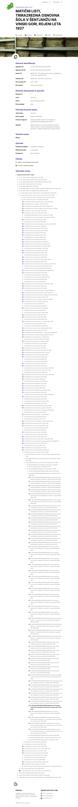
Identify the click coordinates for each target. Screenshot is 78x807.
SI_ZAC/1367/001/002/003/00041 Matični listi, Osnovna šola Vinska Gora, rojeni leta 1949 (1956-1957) (44, 659)
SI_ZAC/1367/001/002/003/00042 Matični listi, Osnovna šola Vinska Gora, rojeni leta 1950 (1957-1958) (44, 663)
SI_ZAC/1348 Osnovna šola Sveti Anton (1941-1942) (36, 423)
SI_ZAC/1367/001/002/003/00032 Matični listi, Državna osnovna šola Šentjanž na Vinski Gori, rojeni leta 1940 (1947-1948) (45, 527)
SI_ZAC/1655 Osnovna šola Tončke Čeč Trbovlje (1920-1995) (38, 438)
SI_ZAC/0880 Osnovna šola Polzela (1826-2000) (35, 365)
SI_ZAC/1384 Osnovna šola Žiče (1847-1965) (34, 759)
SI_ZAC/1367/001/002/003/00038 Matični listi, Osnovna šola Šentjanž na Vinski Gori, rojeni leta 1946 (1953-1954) (44, 647)
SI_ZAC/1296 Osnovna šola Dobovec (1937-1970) (35, 255)
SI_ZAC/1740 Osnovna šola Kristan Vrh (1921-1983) (36, 312)
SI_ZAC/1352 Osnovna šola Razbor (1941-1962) (35, 383)
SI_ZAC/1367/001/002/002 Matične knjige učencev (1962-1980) (44, 471)
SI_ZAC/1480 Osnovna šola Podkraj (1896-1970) (35, 359)
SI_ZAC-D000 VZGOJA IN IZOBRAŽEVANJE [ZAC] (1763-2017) (33, 190)
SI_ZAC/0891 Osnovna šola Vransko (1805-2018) (35, 746)
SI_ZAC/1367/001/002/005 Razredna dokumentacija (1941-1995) (44, 735)
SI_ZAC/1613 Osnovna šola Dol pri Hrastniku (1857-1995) (37, 259)
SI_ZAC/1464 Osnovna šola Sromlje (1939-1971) (35, 416)
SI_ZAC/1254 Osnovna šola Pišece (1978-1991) (35, 348)
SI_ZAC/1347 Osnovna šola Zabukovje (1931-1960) (36, 753)
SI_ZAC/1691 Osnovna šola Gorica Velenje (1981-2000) (37, 277)
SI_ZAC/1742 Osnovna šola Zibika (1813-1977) (35, 757)
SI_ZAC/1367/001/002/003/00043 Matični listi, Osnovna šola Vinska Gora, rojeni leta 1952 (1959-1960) (44, 667)
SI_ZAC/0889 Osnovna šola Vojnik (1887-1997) (35, 744)
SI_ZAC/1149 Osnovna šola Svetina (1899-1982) (35, 430)
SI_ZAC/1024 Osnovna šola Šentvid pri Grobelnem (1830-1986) (39, 394)
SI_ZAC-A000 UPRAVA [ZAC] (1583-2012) (29, 186)
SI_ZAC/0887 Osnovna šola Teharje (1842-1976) (35, 434)
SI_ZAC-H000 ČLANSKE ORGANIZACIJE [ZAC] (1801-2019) (33, 179)
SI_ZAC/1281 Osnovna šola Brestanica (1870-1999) (36, 230)
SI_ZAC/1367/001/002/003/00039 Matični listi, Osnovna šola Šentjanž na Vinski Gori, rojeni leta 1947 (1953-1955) (44, 651)
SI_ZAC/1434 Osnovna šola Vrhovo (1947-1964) (35, 750)
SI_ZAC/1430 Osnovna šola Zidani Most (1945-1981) (36, 762)
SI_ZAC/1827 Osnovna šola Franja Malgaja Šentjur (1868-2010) (38, 270)
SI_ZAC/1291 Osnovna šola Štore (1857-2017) (34, 419)
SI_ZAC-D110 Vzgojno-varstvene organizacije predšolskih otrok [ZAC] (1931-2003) (41, 766)
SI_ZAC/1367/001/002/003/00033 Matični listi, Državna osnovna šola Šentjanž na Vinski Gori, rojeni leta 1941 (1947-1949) (45, 531)
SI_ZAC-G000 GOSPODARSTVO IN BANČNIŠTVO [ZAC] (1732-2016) (35, 181)
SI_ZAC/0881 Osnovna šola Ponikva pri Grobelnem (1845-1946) (39, 368)
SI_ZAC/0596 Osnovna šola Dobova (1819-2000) (35, 252)
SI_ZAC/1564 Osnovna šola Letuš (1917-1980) (34, 323)
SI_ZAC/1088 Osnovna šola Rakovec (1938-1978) (35, 381)
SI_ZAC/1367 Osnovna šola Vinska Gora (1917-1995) (36, 452)
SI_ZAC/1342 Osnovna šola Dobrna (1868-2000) (35, 257)
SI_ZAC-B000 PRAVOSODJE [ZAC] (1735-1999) (30, 184)
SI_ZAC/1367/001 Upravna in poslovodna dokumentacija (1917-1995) (41, 462)
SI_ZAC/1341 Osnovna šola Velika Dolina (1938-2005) (36, 450)
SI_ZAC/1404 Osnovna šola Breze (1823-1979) (35, 232)
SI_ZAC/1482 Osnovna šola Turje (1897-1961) (34, 445)
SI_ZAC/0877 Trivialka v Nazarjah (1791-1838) (35, 764)
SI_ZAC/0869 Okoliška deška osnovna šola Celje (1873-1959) (38, 215)
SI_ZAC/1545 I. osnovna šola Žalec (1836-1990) (35, 210)
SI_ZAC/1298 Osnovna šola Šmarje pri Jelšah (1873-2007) (37, 407)
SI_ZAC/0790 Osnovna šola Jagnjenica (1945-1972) (36, 297)
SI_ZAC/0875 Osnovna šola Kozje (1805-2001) (35, 310)
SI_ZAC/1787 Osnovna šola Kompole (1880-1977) (35, 306)
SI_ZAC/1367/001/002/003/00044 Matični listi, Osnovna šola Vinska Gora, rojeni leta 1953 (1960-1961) (44, 671)
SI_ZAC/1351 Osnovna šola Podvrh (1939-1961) (35, 363)
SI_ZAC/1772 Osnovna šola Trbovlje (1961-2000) (35, 443)
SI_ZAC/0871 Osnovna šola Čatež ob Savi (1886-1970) (37, 244)
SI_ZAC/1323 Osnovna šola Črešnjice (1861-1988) (35, 250)
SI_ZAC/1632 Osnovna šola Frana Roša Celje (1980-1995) (37, 268)
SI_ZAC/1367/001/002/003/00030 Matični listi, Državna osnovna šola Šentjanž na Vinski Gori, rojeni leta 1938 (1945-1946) (45, 518)
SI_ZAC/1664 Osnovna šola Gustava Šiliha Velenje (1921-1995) (38, 283)
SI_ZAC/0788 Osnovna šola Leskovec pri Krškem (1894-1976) (38, 321)
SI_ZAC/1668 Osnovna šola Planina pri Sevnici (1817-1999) (37, 350)
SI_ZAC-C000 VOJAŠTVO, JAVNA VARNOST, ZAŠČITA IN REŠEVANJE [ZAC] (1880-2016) (40, 188)
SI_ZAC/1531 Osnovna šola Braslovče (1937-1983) (36, 228)
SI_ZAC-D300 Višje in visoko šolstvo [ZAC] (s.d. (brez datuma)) (35, 770)
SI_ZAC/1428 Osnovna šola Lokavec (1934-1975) (35, 330)
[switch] (46, 2)
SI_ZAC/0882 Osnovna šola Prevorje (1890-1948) (35, 372)
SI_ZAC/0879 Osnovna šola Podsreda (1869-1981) (36, 361)
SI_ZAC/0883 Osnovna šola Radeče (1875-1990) (35, 376)
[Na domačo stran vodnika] (10, 6)
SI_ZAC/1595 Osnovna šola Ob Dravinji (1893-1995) (36, 341)
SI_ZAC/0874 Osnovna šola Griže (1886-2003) (35, 281)
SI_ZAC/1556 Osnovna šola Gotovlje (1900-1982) (35, 279)
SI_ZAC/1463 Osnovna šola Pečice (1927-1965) (35, 345)
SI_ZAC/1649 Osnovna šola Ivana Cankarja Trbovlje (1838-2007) (39, 290)
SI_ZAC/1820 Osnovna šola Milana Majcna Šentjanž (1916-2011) (39, 334)
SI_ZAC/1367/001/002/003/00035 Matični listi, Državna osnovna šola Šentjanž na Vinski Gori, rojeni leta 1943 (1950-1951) (45, 539)
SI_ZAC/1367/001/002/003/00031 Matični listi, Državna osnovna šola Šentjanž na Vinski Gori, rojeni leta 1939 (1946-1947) (45, 523)
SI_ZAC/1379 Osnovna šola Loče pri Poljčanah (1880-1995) (38, 328)
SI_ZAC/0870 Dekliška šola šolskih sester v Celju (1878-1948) (38, 201)
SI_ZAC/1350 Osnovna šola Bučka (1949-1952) (35, 239)
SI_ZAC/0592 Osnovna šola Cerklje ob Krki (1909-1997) (37, 246)
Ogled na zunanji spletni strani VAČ (28, 162)
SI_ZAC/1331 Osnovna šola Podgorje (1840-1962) (35, 356)
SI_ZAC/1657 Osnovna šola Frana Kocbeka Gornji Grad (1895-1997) (40, 263)
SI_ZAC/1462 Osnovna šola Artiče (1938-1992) (35, 221)
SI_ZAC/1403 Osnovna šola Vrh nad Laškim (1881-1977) (37, 748)
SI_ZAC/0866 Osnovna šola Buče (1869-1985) (35, 237)
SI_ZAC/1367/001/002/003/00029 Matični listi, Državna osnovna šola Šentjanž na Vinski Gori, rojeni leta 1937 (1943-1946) (45, 514)
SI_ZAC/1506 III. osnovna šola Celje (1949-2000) (35, 213)
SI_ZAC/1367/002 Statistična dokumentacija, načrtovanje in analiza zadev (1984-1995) (42, 459)
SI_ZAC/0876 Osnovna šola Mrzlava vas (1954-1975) (36, 337)
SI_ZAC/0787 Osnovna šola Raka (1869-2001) (34, 379)
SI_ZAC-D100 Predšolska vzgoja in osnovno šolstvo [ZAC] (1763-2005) (37, 195)
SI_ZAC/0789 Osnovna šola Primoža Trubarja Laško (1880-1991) (39, 374)
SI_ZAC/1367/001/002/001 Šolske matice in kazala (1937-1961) (43, 739)
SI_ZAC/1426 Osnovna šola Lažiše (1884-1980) (35, 314)
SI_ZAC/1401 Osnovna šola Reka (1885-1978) (34, 388)
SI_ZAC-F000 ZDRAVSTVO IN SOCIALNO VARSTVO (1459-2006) (34, 775)
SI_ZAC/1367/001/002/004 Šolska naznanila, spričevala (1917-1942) (45, 737)
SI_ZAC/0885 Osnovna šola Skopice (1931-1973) (35, 399)
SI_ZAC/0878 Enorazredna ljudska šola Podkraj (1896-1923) (38, 206)
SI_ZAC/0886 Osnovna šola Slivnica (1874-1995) (35, 403)
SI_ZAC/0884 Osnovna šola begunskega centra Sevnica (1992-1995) (40, 224)
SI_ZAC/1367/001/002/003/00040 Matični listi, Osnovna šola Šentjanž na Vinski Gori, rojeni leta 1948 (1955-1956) (44, 655)
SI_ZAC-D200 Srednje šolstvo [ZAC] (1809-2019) (32, 768)
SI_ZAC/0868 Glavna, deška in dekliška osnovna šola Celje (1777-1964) (40, 208)
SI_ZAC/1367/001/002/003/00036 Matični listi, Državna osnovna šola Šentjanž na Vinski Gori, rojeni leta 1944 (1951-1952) (45, 543)
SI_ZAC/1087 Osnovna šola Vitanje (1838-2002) (35, 742)
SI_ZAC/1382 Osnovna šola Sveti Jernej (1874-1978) (36, 425)
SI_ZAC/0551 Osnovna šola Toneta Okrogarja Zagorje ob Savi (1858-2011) (41, 441)
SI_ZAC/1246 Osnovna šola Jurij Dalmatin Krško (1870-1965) (38, 299)
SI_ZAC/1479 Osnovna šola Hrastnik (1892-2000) (35, 288)
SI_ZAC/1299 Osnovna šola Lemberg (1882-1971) (35, 319)
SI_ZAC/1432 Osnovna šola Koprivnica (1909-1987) (36, 308)
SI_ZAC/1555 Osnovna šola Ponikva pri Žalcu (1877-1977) (37, 370)
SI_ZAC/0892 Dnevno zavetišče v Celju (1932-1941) (36, 204)
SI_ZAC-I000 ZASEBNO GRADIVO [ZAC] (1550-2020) (31, 773)
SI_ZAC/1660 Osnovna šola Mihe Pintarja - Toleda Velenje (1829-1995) (40, 332)
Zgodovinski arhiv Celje (25, 175)
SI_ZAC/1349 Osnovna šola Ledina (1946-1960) (35, 317)
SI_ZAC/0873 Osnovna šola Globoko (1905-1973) (35, 272)
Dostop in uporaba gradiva (25, 165)
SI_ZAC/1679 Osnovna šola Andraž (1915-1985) (35, 219)
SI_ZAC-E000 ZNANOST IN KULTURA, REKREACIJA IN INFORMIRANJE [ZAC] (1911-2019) (40, 777)
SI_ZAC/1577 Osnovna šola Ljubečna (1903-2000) (35, 325)
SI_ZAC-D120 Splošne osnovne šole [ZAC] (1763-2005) (35, 199)
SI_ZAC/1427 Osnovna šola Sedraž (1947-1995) (35, 392)
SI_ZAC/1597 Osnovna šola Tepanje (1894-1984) (35, 436)
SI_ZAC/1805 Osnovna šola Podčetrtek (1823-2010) (36, 354)
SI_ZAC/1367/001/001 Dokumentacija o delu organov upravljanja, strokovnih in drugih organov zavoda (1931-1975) (42, 465)
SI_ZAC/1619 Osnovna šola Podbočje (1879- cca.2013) (37, 352)
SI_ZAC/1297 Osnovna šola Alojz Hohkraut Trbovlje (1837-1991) (39, 217)
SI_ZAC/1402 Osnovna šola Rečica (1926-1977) (35, 385)
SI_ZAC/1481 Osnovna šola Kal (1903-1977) (34, 303)
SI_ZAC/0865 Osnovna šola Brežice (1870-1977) (35, 235)
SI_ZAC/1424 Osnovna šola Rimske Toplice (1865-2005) (37, 390)
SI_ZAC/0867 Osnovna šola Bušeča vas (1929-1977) (36, 241)
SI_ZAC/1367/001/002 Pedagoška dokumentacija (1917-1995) (41, 468)
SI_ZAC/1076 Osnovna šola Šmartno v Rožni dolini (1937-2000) (39, 410)
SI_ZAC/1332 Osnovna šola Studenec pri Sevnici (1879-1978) (38, 421)
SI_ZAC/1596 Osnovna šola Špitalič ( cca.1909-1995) (36, 414)
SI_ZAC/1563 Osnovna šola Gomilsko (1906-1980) (36, 275)
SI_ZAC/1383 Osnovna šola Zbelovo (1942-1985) (35, 755)
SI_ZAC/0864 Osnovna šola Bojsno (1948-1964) (35, 226)
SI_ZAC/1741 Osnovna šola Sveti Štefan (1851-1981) (36, 427)
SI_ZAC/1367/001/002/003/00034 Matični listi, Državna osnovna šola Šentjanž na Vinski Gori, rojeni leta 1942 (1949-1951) (45, 535)
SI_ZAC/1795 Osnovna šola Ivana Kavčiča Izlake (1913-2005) (38, 292)
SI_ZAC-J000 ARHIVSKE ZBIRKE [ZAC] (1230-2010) (31, 177)
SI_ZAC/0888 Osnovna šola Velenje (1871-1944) (35, 447)
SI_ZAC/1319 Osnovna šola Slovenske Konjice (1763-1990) (37, 405)
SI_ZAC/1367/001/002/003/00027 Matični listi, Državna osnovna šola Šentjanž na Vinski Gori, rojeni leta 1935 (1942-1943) (45, 506)
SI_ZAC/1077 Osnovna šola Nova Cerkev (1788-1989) (36, 339)
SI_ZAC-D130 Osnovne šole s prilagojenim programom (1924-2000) (38, 197)
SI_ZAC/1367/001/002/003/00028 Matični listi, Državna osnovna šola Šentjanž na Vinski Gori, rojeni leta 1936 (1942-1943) (45, 510)
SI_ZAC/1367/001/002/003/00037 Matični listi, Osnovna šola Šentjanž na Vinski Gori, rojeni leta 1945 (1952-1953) (44, 643)
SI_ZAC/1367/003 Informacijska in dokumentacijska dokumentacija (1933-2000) (43, 455)
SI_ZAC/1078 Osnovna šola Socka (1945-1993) (35, 412)
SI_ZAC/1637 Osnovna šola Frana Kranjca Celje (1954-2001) (38, 266)
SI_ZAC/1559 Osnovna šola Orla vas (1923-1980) (35, 343)
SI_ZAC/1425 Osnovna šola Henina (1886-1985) (35, 286)
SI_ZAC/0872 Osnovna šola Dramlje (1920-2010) (35, 261)
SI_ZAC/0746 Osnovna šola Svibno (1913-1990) (35, 432)
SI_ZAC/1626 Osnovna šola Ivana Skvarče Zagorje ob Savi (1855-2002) (41, 294)
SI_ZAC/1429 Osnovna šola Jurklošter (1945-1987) (36, 301)
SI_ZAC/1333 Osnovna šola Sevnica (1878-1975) (35, 396)
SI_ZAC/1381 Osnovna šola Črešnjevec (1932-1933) (36, 248)
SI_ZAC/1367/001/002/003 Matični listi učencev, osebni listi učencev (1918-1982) (45, 474)
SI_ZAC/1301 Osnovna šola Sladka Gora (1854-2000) (36, 401)
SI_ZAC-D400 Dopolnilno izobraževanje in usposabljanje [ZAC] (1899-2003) (38, 193)
